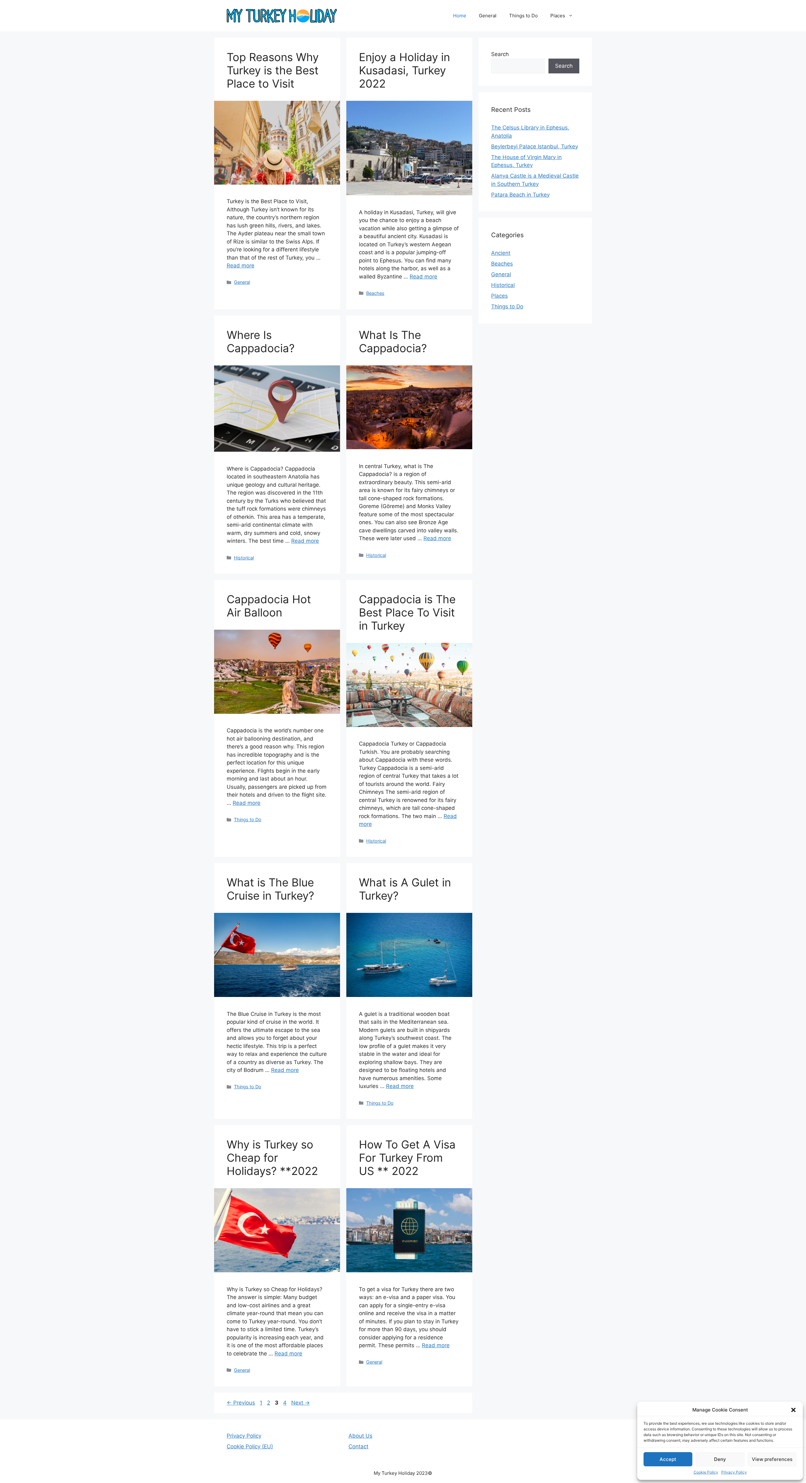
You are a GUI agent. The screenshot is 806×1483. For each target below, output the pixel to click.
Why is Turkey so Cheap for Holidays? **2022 (272, 1157)
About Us (360, 1436)
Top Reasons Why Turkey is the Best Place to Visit (273, 70)
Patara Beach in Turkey (520, 195)
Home (459, 16)
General (488, 16)
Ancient (500, 253)
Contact (358, 1446)
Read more (240, 265)
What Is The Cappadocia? (393, 341)
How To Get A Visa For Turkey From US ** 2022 (407, 1157)
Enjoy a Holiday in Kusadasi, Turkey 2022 (404, 70)
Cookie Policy (706, 1472)
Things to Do (523, 16)
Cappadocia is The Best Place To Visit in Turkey (407, 612)
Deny (720, 1459)
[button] (793, 1410)
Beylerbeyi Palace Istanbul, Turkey (534, 146)
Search (500, 54)
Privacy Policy (734, 1472)
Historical (244, 557)
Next (300, 1403)
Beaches (375, 293)
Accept (668, 1459)
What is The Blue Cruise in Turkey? (270, 889)
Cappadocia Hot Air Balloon (269, 606)
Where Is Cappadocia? (261, 341)
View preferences (772, 1459)
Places (557, 16)
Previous (241, 1403)
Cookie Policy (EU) (250, 1446)
